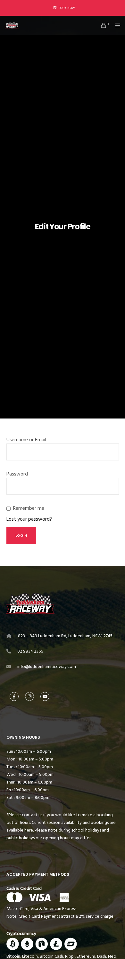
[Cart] (101, 25)
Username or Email (26, 439)
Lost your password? (29, 519)
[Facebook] (14, 696)
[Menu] (116, 25)
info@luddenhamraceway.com (46, 666)
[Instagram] (29, 696)
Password (17, 474)
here (28, 830)
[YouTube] (44, 696)
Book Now (66, 8)
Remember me (28, 508)
